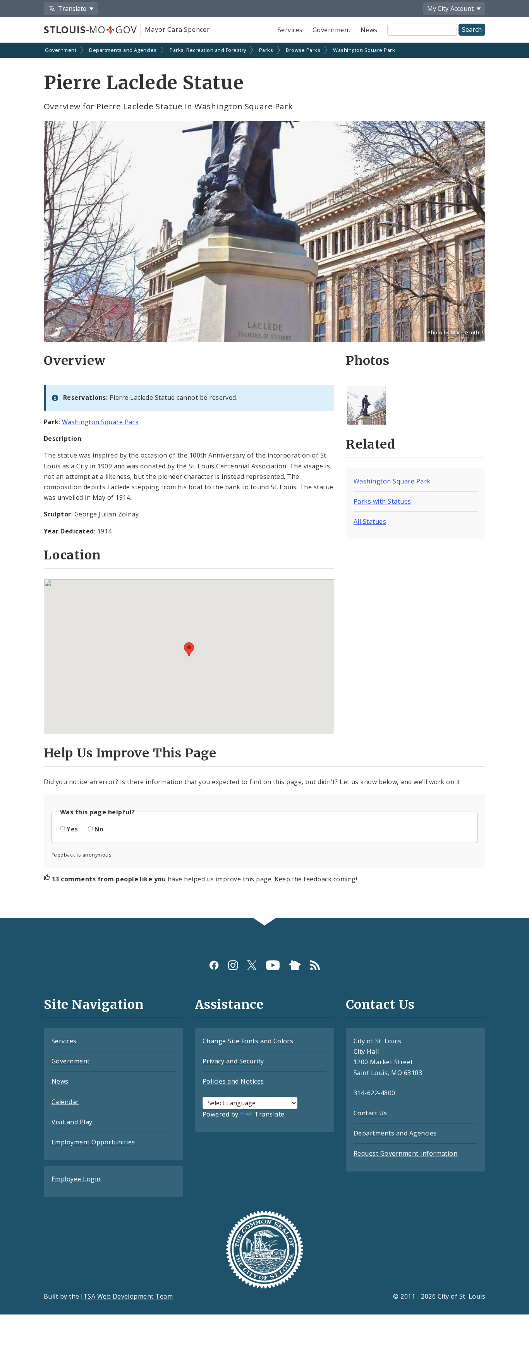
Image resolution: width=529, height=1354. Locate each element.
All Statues (370, 521)
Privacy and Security (233, 1061)
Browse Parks (303, 49)
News (369, 30)
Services (290, 30)
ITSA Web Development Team (127, 1296)
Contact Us (370, 1113)
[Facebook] (214, 965)
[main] (264, 481)
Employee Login (76, 1179)
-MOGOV (90, 29)
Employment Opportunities (93, 1142)
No (98, 829)
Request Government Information (405, 1153)
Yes (72, 829)
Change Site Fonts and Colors (248, 1041)
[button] (189, 649)
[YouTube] (273, 965)
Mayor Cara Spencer (177, 29)
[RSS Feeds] (315, 965)
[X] (252, 965)
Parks (266, 49)
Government (332, 30)
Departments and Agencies (123, 49)
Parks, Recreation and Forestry (208, 49)
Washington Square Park (364, 49)
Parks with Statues (382, 501)
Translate (269, 1114)
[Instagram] (233, 965)
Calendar (65, 1102)
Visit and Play (72, 1122)
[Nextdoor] (295, 965)
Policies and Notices (233, 1081)
